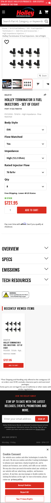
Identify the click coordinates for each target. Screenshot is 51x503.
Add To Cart (31, 210)
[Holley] (25, 12)
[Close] (47, 449)
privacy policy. (17, 479)
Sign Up (41, 418)
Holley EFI (8, 95)
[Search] (46, 21)
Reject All (24, 492)
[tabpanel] (13, 341)
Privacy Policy (40, 429)
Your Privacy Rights (24, 498)
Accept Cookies (24, 485)
